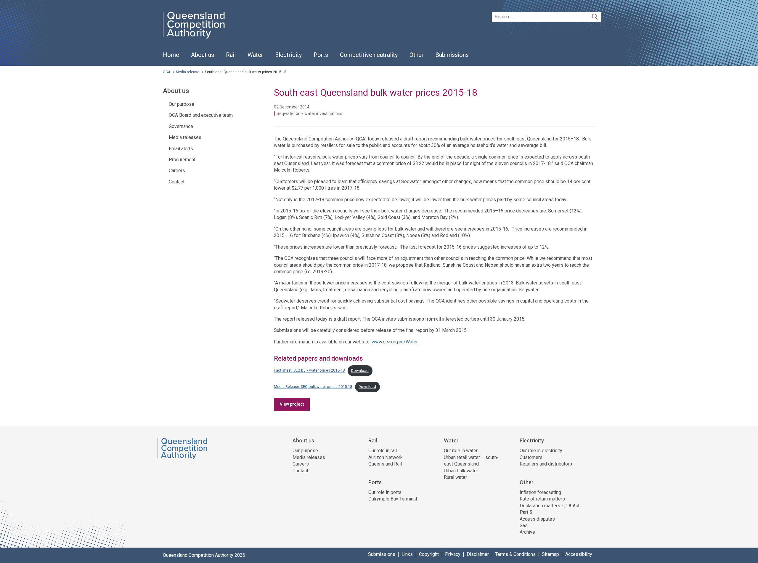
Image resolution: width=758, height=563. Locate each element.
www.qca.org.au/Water (395, 342)
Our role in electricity (541, 450)
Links (407, 554)
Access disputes (537, 519)
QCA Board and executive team (201, 115)
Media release (188, 72)
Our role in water (461, 450)
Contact (176, 182)
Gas (524, 525)
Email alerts (181, 148)
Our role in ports (385, 492)
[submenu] (202, 55)
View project (292, 404)
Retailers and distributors (546, 464)
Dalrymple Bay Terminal (392, 499)
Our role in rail (382, 450)
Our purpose (181, 104)
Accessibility (578, 554)
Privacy (452, 554)
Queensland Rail (385, 464)
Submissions (381, 554)
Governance (181, 126)
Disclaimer (478, 554)
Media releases (185, 137)
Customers (531, 457)
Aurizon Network (385, 457)
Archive (527, 532)
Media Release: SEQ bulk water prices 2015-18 (313, 386)
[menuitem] (171, 58)
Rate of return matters (542, 499)
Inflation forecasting (540, 492)
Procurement (182, 159)
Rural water (455, 477)
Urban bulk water (461, 471)
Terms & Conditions (515, 554)
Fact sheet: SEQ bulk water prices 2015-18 (309, 370)
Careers (177, 170)
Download (360, 370)
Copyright (429, 554)
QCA (166, 72)
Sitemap (550, 554)
